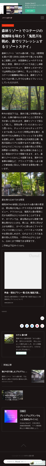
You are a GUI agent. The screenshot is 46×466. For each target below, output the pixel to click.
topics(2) (4, 311)
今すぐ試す (30, 11)
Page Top (23, 445)
